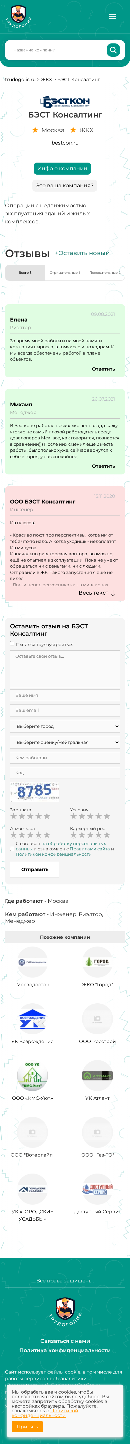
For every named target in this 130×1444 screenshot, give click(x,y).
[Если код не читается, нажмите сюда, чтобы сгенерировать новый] (34, 793)
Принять (27, 1427)
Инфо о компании (62, 168)
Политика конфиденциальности (65, 1350)
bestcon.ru (65, 143)
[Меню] (112, 16)
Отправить (34, 869)
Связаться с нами (65, 1341)
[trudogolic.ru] (18, 16)
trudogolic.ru (20, 79)
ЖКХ (46, 79)
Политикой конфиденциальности (45, 1413)
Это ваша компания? (65, 185)
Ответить (103, 369)
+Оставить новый (82, 253)
